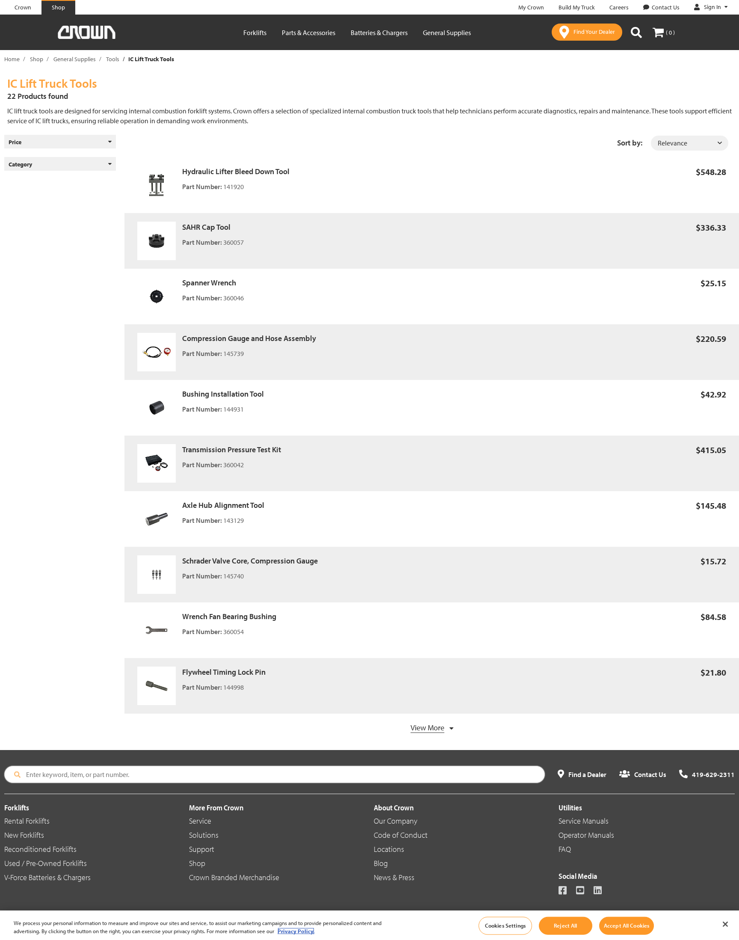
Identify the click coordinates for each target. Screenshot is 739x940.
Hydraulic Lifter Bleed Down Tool (236, 171)
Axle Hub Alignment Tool (223, 505)
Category (20, 164)
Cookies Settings (505, 925)
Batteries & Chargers (379, 32)
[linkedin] (601, 891)
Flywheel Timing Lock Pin (224, 672)
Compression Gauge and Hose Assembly (249, 338)
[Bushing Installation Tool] (159, 407)
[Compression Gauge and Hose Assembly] (159, 352)
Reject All (565, 925)
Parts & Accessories (308, 32)
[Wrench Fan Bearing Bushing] (159, 630)
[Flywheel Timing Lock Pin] (159, 686)
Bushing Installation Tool (223, 394)
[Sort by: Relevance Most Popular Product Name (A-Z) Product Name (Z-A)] (689, 143)
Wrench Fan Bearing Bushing (229, 616)
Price (15, 142)
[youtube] (584, 891)
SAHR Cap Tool (206, 227)
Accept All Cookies (626, 925)
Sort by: (629, 143)
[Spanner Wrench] (159, 296)
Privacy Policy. (296, 931)
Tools (112, 59)
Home (12, 59)
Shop (36, 59)
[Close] (725, 924)
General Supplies (447, 32)
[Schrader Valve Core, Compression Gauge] (159, 574)
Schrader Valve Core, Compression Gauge (250, 561)
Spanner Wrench (209, 283)
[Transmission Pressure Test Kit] (159, 463)
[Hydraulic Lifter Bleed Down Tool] (159, 185)
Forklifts (254, 32)
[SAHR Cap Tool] (159, 241)
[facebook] (566, 891)
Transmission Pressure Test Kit (231, 449)
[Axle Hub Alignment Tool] (159, 519)
